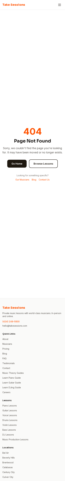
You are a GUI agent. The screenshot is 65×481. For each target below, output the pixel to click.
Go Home (16, 163)
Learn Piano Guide (11, 377)
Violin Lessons (9, 425)
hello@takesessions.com (14, 325)
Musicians (7, 344)
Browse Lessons (43, 163)
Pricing (5, 348)
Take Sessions (13, 5)
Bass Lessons (9, 430)
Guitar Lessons (9, 410)
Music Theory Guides (13, 373)
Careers (6, 392)
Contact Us (44, 179)
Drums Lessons (9, 420)
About (5, 339)
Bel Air (5, 453)
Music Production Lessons (15, 439)
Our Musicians (22, 179)
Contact (6, 368)
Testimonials (8, 363)
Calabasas (7, 467)
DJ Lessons (8, 434)
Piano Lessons (9, 405)
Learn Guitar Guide (11, 382)
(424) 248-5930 (11, 321)
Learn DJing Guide (11, 387)
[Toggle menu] (60, 5)
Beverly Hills (8, 457)
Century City (8, 472)
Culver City (7, 477)
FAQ (4, 358)
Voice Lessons (9, 415)
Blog (34, 179)
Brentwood (7, 462)
